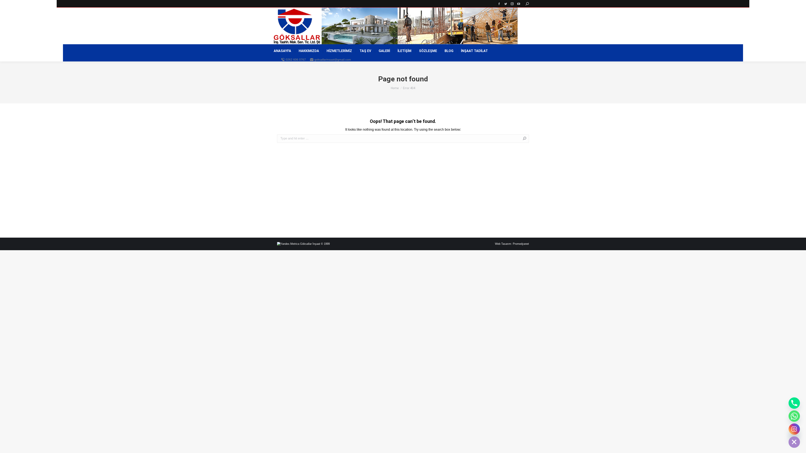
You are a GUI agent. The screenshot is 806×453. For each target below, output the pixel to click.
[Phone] (794, 403)
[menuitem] (282, 51)
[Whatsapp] (794, 416)
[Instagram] (794, 429)
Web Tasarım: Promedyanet (512, 243)
